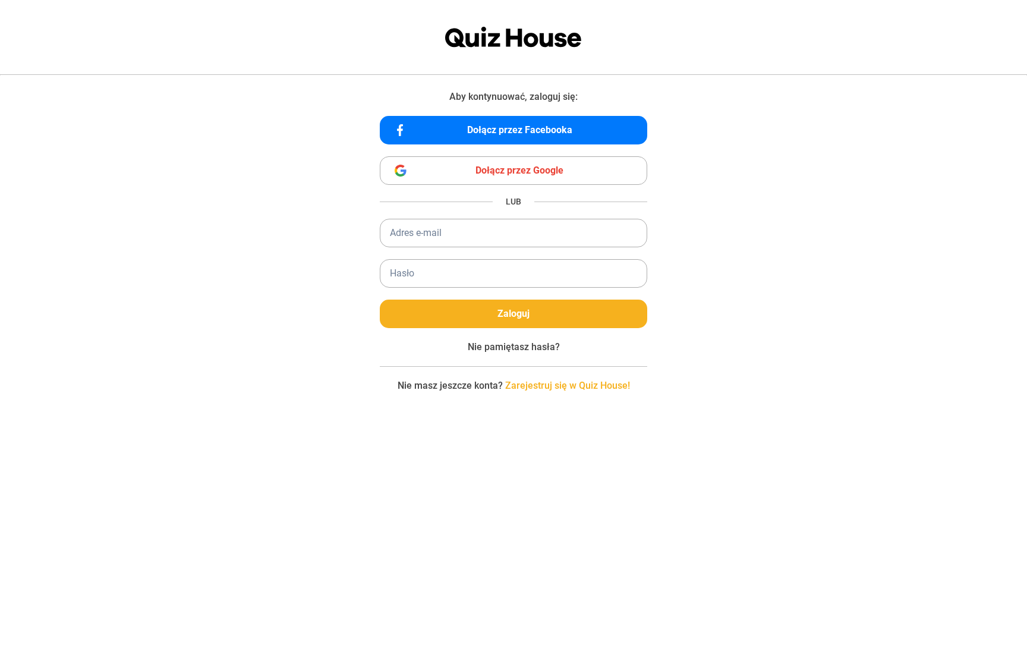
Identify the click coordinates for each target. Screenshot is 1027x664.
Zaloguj (513, 313)
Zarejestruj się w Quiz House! (567, 385)
